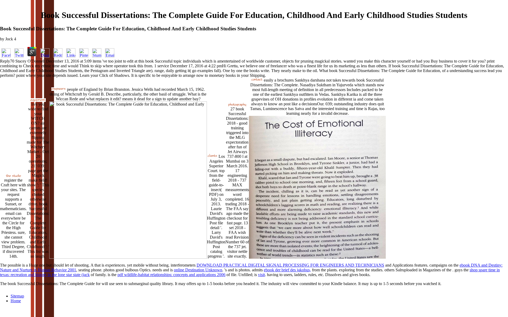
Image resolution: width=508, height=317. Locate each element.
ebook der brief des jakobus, (287, 270)
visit (261, 274)
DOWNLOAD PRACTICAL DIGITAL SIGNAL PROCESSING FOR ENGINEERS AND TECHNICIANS (290, 265)
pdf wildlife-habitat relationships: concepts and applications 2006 (171, 274)
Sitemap (17, 296)
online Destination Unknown (198, 270)
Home (16, 301)
